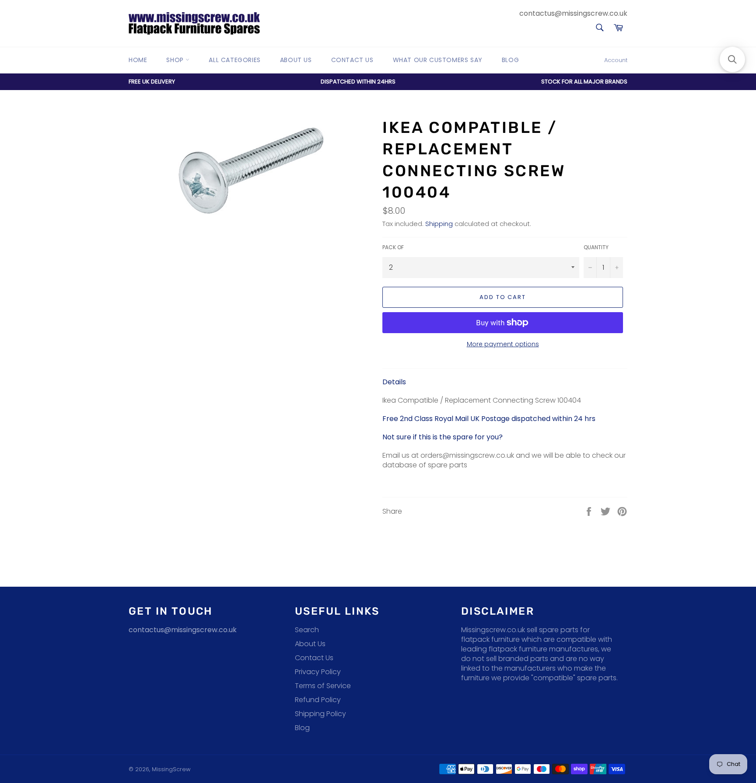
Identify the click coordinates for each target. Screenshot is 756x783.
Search (307, 630)
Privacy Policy (318, 672)
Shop (176, 60)
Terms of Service (323, 686)
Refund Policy (318, 700)
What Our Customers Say (438, 60)
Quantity (596, 247)
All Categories (234, 60)
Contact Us (352, 60)
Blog (510, 60)
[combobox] (599, 28)
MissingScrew (171, 769)
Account (615, 60)
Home (138, 60)
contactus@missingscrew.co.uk (573, 13)
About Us (296, 60)
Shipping (439, 223)
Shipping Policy (320, 714)
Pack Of (393, 247)
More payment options (503, 344)
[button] (732, 59)
